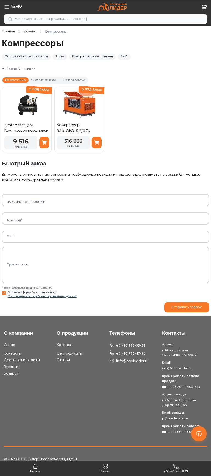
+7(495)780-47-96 (130, 353)
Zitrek (59, 56)
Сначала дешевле (43, 80)
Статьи (63, 360)
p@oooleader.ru (175, 418)
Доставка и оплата (22, 360)
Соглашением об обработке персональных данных (42, 296)
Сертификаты (69, 354)
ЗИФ (124, 56)
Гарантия (12, 367)
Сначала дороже (73, 80)
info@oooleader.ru (132, 361)
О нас (9, 345)
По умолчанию (15, 80)
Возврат (11, 374)
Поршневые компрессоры (26, 56)
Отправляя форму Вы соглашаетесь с (42, 294)
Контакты (12, 354)
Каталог (64, 345)
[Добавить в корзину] (44, 142)
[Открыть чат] (199, 433)
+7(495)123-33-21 (130, 345)
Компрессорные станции (92, 56)
